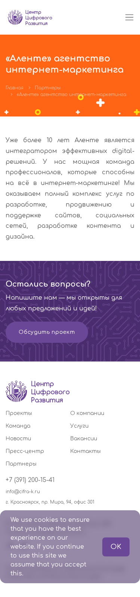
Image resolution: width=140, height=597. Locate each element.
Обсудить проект (47, 332)
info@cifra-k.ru (23, 491)
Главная (15, 87)
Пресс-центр (25, 451)
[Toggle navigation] (129, 17)
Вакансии (83, 438)
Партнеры (47, 87)
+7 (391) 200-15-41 (30, 480)
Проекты (19, 413)
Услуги (79, 426)
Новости (18, 438)
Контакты (85, 451)
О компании (87, 413)
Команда (18, 426)
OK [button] (116, 546)
